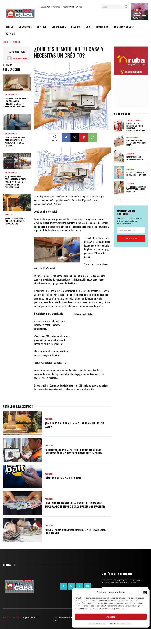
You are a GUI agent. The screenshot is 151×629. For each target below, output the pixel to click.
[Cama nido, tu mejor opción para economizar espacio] (119, 141)
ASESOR (16, 41)
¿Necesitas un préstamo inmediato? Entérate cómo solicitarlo (75, 531)
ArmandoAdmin (20, 58)
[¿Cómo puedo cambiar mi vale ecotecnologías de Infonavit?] (119, 187)
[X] (74, 137)
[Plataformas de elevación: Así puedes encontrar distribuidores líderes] (119, 125)
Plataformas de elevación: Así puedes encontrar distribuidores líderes (135, 127)
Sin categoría (133, 120)
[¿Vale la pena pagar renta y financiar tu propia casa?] (17, 202)
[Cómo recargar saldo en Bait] (22, 476)
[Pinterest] (83, 137)
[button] (145, 592)
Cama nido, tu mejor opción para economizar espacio (136, 142)
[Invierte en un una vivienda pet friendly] (119, 156)
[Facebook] (66, 137)
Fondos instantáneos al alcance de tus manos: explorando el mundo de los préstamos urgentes (75, 504)
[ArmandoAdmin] (10, 58)
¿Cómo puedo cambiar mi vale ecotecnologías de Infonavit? (136, 189)
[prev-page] (116, 200)
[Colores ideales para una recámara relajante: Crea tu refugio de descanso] (17, 82)
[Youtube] (87, 586)
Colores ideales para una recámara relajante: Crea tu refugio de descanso (15, 102)
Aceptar (110, 616)
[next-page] (120, 200)
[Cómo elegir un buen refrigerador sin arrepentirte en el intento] (17, 122)
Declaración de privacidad (120, 623)
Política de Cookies (97, 623)
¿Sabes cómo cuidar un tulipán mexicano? (139, 15)
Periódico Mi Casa (11, 617)
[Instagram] (71, 586)
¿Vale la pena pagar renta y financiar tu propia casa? (15, 221)
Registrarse (131, 238)
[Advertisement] (74, 15)
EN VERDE (136, 10)
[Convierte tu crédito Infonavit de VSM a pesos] (119, 172)
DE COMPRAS (11, 95)
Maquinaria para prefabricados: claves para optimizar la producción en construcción (16, 182)
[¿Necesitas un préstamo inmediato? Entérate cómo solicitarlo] (22, 530)
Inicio (6, 41)
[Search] (126, 6)
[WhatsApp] (92, 137)
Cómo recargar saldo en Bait (63, 478)
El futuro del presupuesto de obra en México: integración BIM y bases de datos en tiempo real (74, 451)
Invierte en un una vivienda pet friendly (134, 158)
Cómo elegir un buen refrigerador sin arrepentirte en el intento (15, 141)
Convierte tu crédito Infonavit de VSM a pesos (136, 173)
